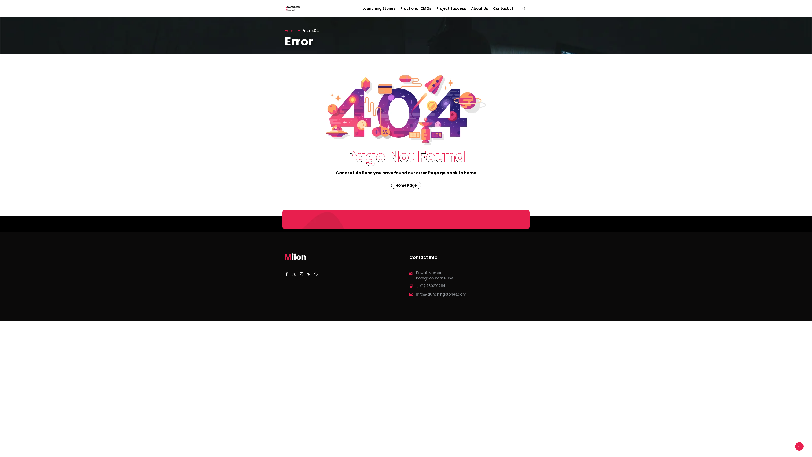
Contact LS (503, 8)
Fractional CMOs (416, 8)
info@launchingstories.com (441, 294)
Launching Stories (378, 8)
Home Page (406, 185)
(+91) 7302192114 (430, 285)
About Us (479, 8)
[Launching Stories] (293, 9)
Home (290, 30)
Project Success (451, 8)
